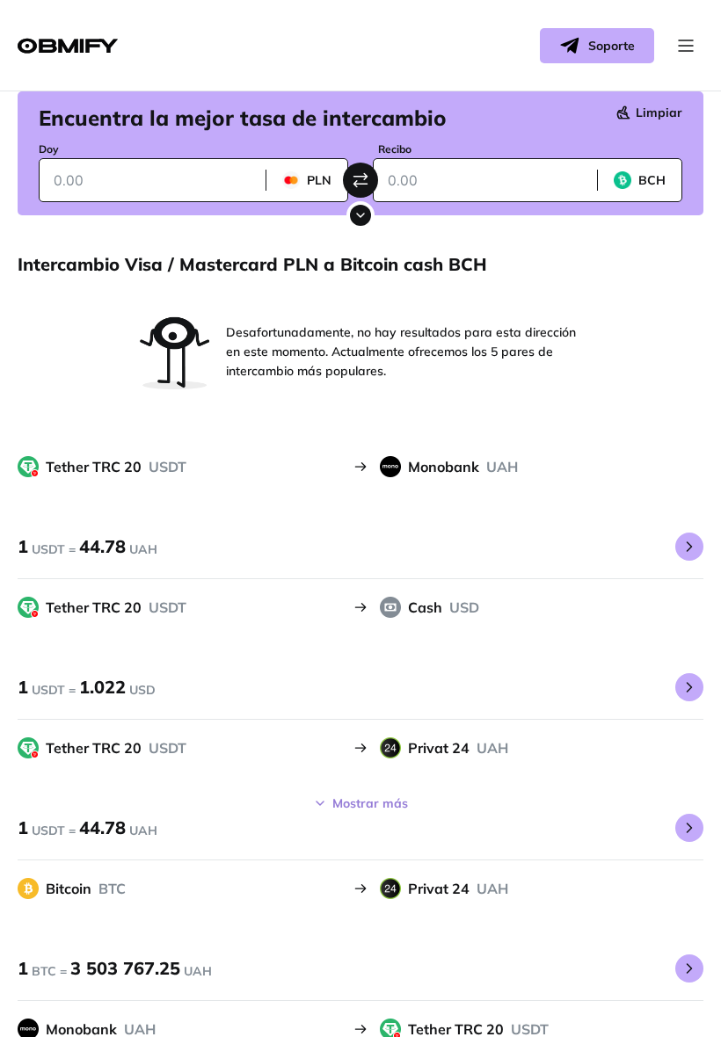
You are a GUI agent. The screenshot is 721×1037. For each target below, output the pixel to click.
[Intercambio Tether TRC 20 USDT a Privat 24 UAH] (689, 828)
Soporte (611, 46)
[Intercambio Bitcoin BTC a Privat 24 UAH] (689, 968)
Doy (49, 149)
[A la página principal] (68, 46)
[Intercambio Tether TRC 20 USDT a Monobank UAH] (689, 547)
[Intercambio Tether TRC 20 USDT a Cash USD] (689, 687)
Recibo (394, 149)
